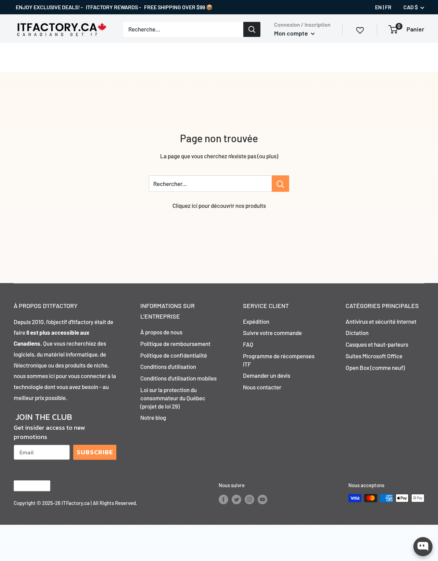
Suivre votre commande (272, 332)
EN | (379, 7)
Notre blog (153, 417)
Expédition (256, 321)
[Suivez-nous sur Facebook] (223, 499)
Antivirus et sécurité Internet (381, 321)
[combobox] (183, 29)
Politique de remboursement (175, 343)
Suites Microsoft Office (374, 355)
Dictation (357, 332)
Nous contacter (262, 387)
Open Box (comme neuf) (375, 367)
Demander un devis (266, 375)
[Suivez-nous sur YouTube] (262, 499)
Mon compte (291, 33)
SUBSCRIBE (95, 452)
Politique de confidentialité (173, 355)
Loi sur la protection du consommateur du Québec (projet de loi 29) (172, 398)
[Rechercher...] (280, 183)
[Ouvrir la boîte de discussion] (423, 546)
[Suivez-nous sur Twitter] (236, 499)
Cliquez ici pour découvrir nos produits (219, 205)
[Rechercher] (251, 29)
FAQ (248, 344)
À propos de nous (161, 332)
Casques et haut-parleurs (377, 344)
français (26, 486)
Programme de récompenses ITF (278, 360)
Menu (20, 57)
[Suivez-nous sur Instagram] (249, 499)
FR (388, 7)
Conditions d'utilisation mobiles (178, 378)
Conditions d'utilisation (168, 366)
